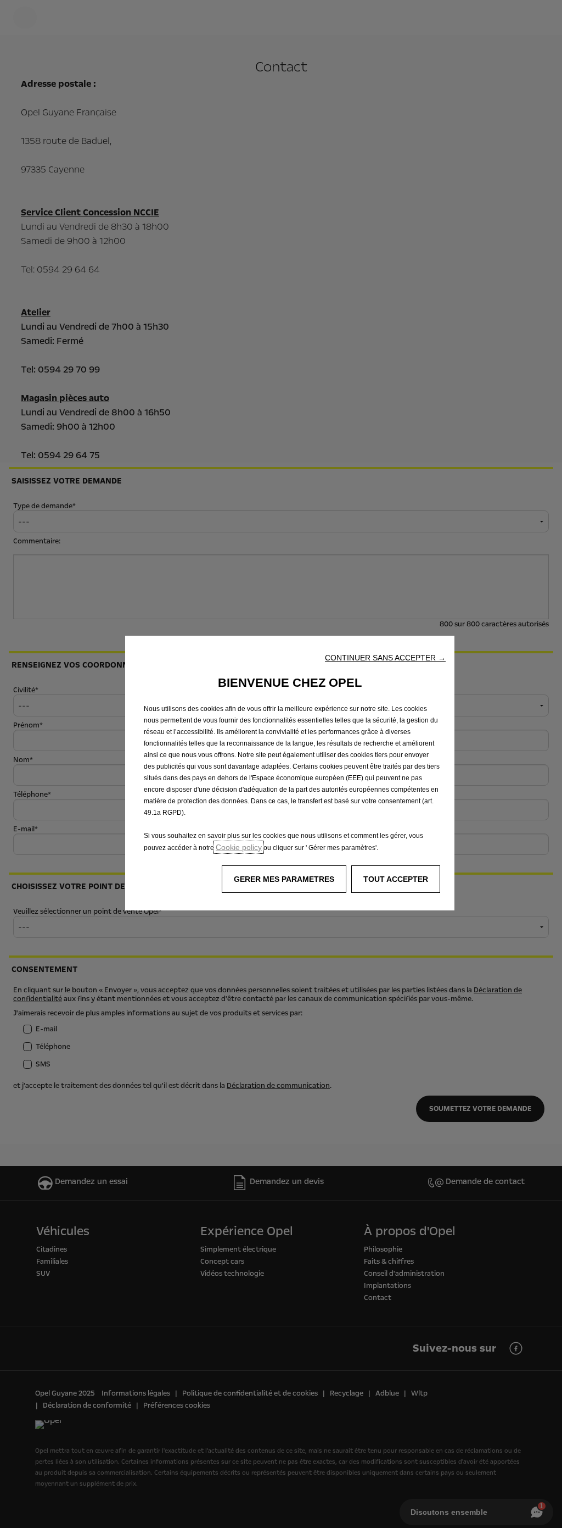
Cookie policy (239, 847)
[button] (385, 657)
